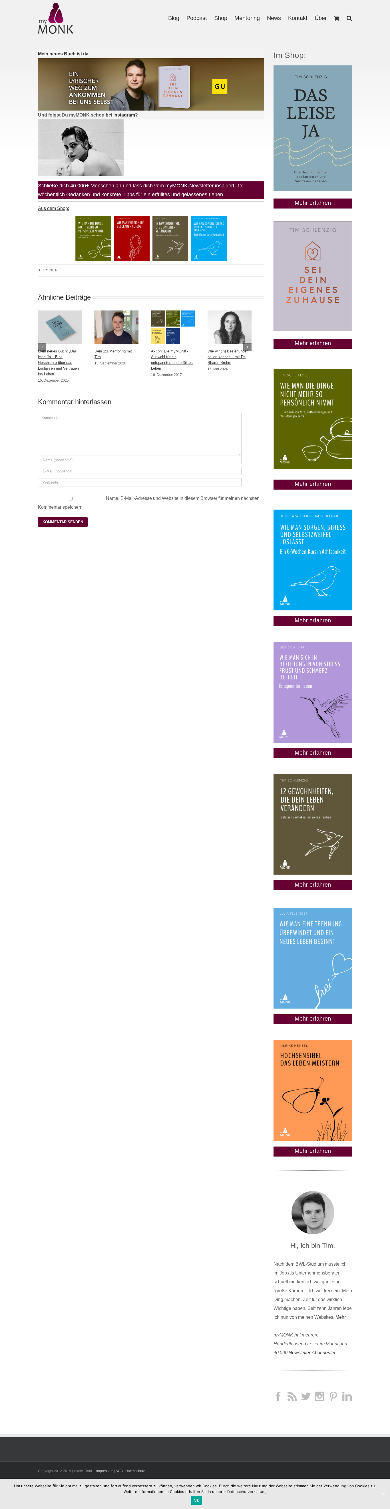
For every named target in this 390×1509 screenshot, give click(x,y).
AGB (119, 1471)
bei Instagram (120, 115)
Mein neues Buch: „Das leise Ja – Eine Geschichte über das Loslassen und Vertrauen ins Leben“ (58, 362)
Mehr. (341, 1317)
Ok (196, 1500)
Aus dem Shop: (53, 208)
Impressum (104, 1471)
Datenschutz (135, 1471)
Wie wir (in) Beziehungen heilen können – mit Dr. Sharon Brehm (228, 357)
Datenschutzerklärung (247, 1491)
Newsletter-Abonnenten (313, 1352)
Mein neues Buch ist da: (64, 53)
